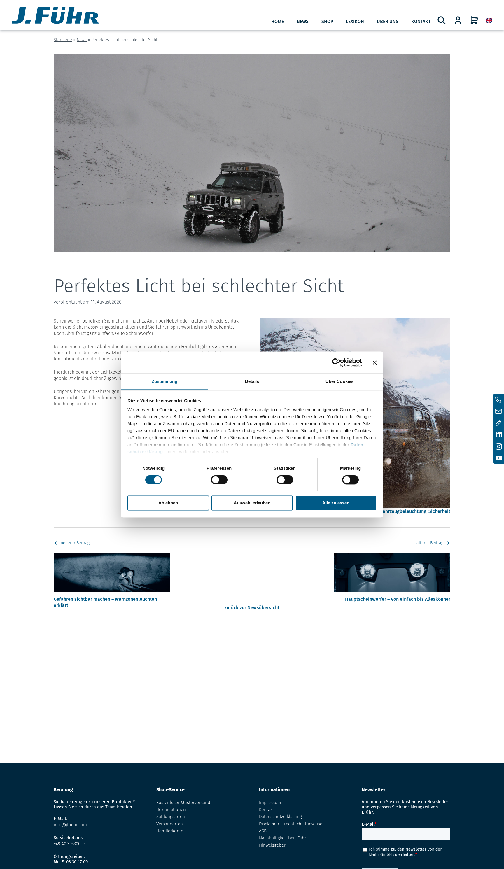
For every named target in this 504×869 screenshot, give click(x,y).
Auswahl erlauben (252, 503)
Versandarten (169, 823)
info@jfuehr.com (70, 824)
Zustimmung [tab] (165, 381)
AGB (263, 830)
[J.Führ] (55, 16)
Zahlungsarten (170, 816)
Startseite (63, 39)
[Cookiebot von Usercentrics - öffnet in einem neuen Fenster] (336, 362)
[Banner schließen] (375, 362)
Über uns (387, 21)
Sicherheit (439, 511)
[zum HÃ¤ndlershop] (458, 20)
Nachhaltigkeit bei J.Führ (282, 837)
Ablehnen (168, 503)
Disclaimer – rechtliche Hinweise (290, 823)
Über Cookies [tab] (340, 381)
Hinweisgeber (272, 845)
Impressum (270, 802)
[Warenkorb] (474, 20)
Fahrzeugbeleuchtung (403, 511)
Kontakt (420, 21)
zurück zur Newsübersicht (252, 607)
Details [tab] (252, 381)
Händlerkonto (169, 830)
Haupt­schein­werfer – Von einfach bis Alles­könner (397, 599)
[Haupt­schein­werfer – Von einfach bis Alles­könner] (392, 593)
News (303, 21)
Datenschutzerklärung (280, 816)
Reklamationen (171, 809)
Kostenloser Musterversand (183, 802)
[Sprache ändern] (489, 20)
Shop (327, 21)
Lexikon (355, 21)
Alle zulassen (335, 503)
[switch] (219, 480)
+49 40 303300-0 (69, 843)
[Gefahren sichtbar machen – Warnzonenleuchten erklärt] (112, 593)
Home (277, 21)
